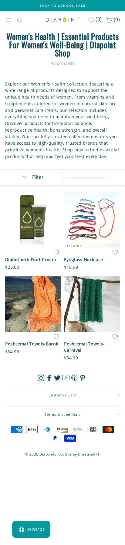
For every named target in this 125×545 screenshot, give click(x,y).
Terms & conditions (62, 414)
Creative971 (89, 454)
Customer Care (63, 395)
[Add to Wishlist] (56, 252)
